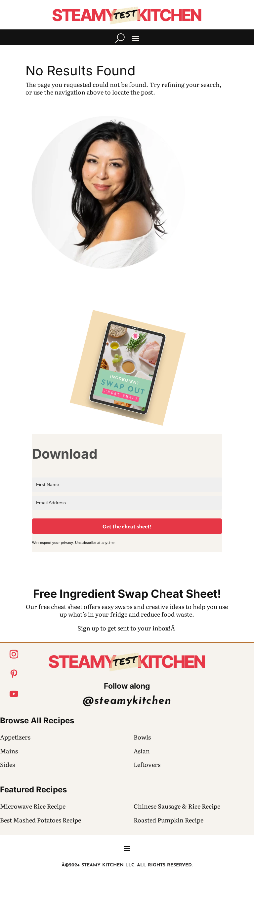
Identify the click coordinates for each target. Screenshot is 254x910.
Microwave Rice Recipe (32, 806)
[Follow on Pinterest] (13, 674)
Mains (9, 750)
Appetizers (15, 737)
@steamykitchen (127, 701)
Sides (7, 764)
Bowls (142, 737)
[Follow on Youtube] (13, 693)
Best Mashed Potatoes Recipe (40, 819)
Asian (142, 750)
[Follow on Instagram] (13, 654)
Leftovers (147, 764)
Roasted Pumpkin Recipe (168, 819)
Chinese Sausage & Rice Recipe (177, 806)
